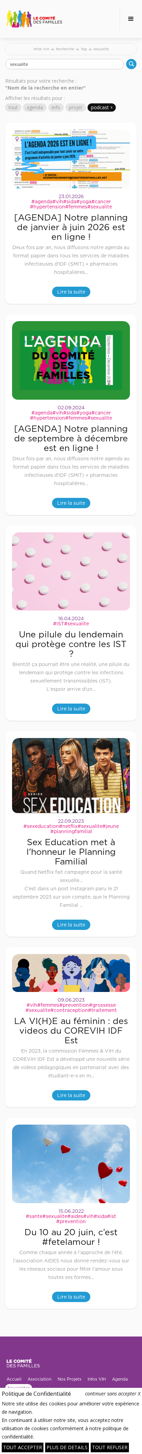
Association (39, 1379)
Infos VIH (41, 49)
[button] (131, 19)
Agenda (120, 1379)
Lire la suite (71, 291)
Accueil (14, 1379)
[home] (34, 19)
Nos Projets (69, 1379)
